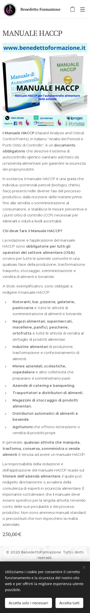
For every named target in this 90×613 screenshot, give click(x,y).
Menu (83, 9)
